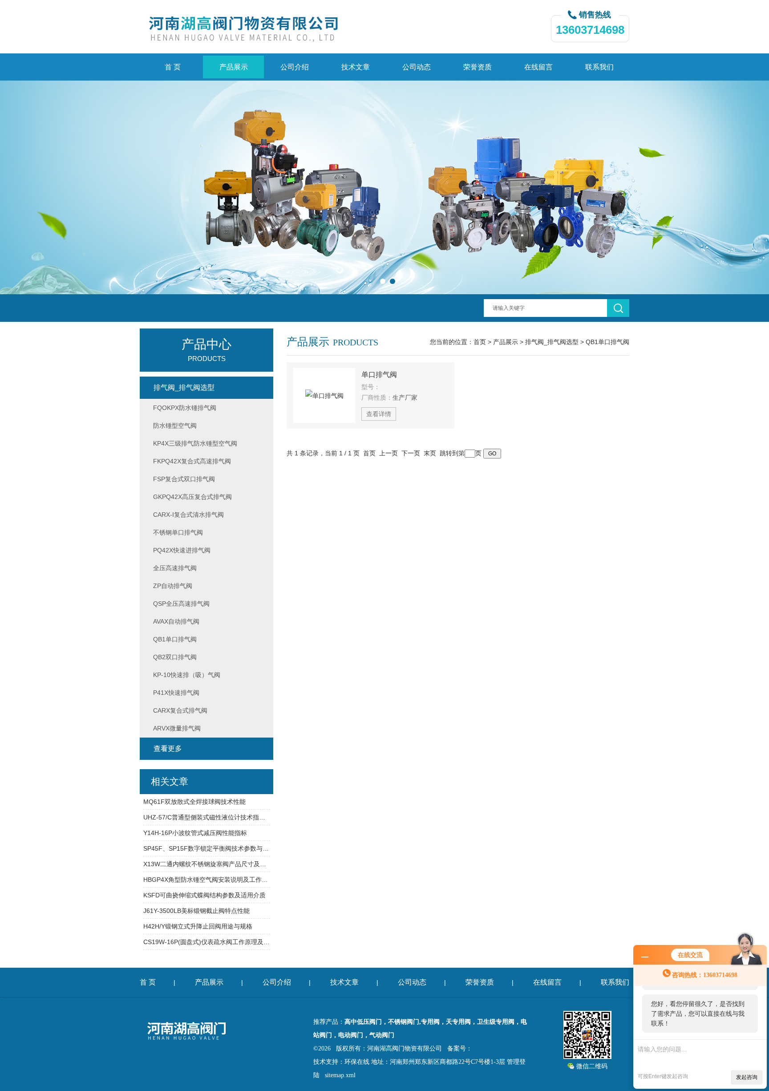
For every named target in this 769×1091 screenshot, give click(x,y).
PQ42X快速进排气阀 (181, 550)
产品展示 (233, 67)
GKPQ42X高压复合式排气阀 (192, 496)
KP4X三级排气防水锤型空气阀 (195, 443)
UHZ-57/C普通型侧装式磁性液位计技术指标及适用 (206, 817)
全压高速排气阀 (175, 568)
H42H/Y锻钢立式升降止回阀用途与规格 (197, 926)
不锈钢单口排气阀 (178, 532)
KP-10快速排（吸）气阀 (186, 674)
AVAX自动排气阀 (176, 621)
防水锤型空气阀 (175, 425)
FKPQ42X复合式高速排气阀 (192, 461)
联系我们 (599, 67)
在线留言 (538, 67)
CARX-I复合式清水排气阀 (188, 514)
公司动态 (416, 67)
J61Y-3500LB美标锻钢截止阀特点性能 (196, 910)
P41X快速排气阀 (176, 692)
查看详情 (378, 414)
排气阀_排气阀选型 (552, 341)
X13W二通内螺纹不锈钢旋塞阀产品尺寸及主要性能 (206, 864)
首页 (480, 341)
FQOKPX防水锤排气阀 (184, 407)
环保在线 (356, 1062)
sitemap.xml (340, 1075)
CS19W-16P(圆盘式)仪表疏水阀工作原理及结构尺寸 (206, 941)
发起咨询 (746, 1077)
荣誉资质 (477, 67)
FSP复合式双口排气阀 (184, 479)
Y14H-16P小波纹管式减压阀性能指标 (195, 832)
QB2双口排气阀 (175, 657)
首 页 (173, 67)
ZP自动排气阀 (172, 585)
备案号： (459, 1048)
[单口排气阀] (324, 395)
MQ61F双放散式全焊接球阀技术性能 (194, 801)
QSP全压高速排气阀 (181, 603)
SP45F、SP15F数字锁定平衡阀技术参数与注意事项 (206, 848)
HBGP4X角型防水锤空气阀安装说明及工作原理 (206, 879)
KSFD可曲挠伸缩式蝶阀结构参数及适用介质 (204, 895)
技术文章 (355, 67)
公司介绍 (294, 67)
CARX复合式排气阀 (180, 710)
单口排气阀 (379, 374)
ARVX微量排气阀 (177, 728)
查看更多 (168, 748)
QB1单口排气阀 (607, 341)
